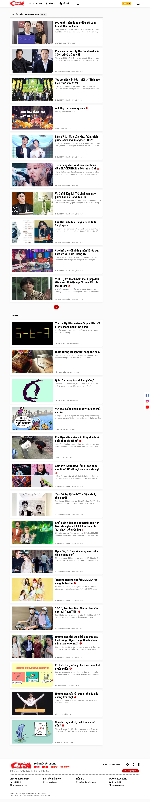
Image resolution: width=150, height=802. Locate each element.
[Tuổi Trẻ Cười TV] (133, 764)
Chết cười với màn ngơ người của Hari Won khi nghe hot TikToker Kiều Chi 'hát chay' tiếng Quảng (77, 526)
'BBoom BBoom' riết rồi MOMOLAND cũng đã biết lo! (76, 581)
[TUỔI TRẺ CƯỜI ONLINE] (21, 766)
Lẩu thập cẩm (60, 43)
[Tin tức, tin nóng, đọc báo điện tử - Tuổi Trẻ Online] (37, 766)
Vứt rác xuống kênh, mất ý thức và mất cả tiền (78, 410)
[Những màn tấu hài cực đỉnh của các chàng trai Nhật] (32, 703)
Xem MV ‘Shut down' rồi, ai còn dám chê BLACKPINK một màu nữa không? (77, 467)
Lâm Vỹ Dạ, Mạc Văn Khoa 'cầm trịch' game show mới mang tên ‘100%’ (76, 138)
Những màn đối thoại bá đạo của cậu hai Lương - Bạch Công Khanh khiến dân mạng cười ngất (76, 640)
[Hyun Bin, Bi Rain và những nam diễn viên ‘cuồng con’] (32, 561)
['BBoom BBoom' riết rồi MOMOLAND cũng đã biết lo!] (32, 589)
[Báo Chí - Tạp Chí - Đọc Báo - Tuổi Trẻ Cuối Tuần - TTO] (46, 766)
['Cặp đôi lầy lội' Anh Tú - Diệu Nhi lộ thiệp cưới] (32, 504)
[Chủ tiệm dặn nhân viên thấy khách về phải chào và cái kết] (32, 447)
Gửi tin (128, 3)
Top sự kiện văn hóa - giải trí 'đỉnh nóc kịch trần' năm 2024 (77, 81)
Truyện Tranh (60, 685)
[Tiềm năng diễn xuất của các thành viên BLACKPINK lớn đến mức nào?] (32, 175)
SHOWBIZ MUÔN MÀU (62, 71)
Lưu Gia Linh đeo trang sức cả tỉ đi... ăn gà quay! (76, 223)
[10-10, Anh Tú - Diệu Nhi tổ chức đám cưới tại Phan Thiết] (32, 618)
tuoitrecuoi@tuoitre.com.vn (87, 782)
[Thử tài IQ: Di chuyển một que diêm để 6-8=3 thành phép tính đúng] (32, 333)
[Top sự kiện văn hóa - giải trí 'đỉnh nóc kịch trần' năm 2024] (32, 89)
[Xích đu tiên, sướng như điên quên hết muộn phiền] (32, 675)
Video (57, 128)
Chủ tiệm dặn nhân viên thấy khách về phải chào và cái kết (77, 439)
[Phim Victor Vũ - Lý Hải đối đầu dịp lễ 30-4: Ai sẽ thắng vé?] (32, 61)
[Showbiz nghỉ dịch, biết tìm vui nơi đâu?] (32, 732)
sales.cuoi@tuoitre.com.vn (21, 785)
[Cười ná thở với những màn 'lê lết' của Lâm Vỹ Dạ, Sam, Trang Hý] (32, 260)
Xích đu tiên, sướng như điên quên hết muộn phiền (77, 666)
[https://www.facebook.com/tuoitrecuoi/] (127, 764)
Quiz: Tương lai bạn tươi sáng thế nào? (77, 352)
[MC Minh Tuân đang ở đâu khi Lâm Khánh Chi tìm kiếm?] (32, 32)
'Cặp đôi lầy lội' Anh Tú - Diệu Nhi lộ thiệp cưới (75, 496)
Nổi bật (52, 3)
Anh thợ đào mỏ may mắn (70, 108)
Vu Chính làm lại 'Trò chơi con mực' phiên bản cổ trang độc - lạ (75, 195)
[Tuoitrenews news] (64, 766)
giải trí (43, 14)
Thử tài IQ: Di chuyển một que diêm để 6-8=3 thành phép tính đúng (77, 325)
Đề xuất (66, 3)
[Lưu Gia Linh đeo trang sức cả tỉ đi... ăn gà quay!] (32, 232)
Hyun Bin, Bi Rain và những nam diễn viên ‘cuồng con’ (76, 553)
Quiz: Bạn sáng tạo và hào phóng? (74, 380)
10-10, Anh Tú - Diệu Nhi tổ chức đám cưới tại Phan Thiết (77, 610)
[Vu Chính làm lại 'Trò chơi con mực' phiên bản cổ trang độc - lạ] (32, 203)
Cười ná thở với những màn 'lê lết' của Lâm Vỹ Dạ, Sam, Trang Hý (77, 252)
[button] (77, 4)
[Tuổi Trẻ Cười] (139, 764)
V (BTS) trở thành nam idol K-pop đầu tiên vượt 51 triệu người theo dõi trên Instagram (77, 282)
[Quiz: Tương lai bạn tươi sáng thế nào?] (32, 361)
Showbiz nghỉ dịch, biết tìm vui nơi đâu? (75, 723)
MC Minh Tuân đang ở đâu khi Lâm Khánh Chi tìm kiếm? (75, 24)
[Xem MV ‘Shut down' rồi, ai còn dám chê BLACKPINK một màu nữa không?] (32, 475)
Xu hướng (37, 3)
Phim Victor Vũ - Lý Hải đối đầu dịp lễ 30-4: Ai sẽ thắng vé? (77, 52)
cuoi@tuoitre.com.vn (52, 782)
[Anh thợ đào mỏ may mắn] (32, 118)
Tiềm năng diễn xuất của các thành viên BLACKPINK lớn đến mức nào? (76, 166)
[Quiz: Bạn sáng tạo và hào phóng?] (32, 390)
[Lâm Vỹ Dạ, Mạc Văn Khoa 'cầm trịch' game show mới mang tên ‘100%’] (32, 146)
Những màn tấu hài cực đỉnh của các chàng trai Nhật (76, 695)
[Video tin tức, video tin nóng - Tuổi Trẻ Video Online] (55, 766)
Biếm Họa (58, 429)
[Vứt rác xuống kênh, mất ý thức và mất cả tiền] (32, 418)
